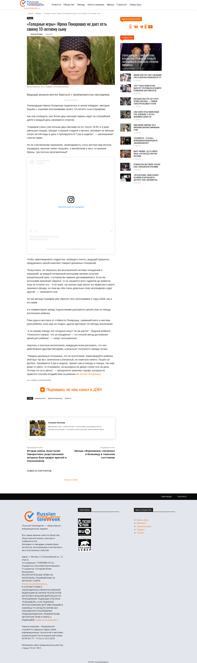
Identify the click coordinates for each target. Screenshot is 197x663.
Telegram (141, 529)
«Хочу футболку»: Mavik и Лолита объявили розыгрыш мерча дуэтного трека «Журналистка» (146, 177)
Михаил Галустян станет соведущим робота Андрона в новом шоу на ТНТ (147, 76)
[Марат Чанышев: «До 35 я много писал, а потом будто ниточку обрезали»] (125, 154)
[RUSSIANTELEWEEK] (32, 3)
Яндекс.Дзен (142, 520)
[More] (76, 406)
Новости (68, 398)
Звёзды (38, 13)
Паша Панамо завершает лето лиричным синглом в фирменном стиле (146, 127)
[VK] (51, 406)
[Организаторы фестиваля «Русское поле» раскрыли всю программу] (125, 167)
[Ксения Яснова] (37, 428)
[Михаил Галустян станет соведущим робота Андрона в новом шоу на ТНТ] (125, 77)
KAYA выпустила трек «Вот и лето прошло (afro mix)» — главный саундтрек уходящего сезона (146, 101)
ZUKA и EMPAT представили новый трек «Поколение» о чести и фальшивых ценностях (146, 114)
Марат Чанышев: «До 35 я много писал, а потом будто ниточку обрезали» (146, 153)
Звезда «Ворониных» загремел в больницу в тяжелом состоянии (94, 454)
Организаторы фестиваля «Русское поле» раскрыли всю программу (147, 165)
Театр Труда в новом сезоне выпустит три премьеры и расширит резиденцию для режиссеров (148, 88)
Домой (30, 13)
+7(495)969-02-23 (45, 562)
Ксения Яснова (37, 34)
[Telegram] (64, 406)
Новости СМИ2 (71, 480)
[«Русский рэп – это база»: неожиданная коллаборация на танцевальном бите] (125, 141)
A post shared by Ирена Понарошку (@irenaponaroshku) (71, 249)
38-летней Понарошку (88, 374)
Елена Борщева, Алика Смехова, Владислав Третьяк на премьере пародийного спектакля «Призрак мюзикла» (140, 60)
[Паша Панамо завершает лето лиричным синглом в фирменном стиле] (125, 128)
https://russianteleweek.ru (34, 584)
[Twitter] (57, 406)
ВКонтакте (141, 523)
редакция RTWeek (128, 68)
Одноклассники (144, 526)
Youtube (140, 533)
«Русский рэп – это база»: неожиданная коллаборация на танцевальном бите (145, 140)
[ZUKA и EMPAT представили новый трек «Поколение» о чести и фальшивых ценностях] (125, 114)
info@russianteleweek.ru (47, 620)
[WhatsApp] (70, 406)
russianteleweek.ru (32, 8)
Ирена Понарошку (55, 398)
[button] (174, 4)
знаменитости (40, 398)
